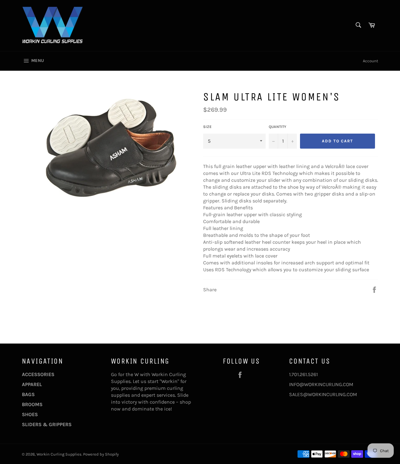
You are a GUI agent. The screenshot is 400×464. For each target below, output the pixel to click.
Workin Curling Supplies (59, 454)
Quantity (277, 127)
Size (207, 127)
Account (370, 61)
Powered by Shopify (101, 454)
